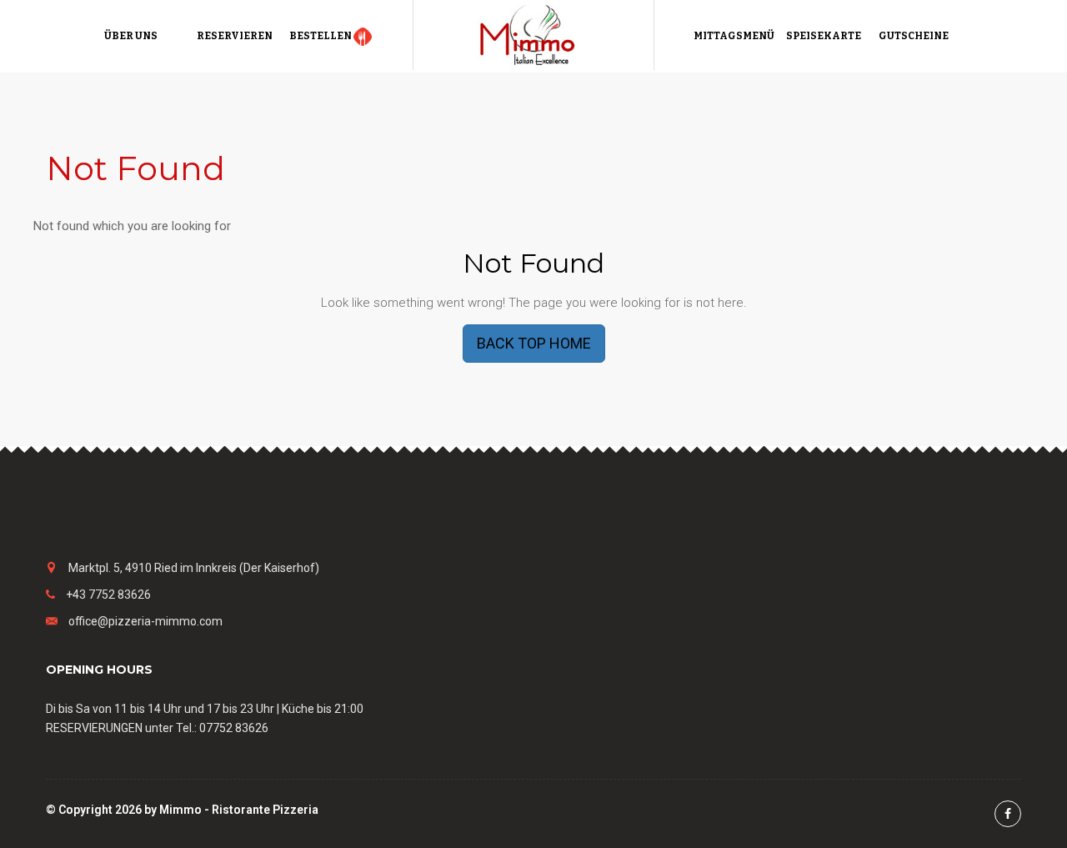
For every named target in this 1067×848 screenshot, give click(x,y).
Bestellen (321, 36)
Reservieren (235, 36)
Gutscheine (914, 36)
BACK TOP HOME (534, 343)
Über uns (131, 36)
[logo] (533, 34)
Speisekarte (823, 36)
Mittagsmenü (734, 36)
